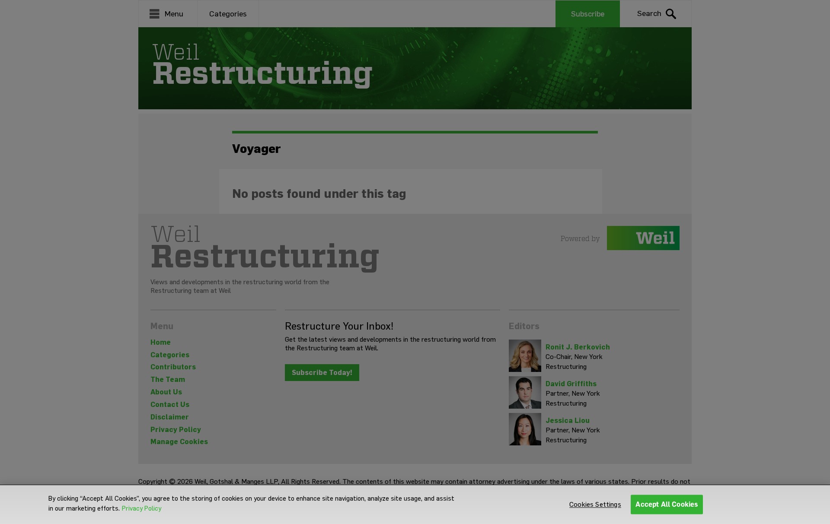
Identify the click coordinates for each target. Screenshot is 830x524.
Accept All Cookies (666, 504)
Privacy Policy (141, 508)
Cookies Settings (595, 504)
